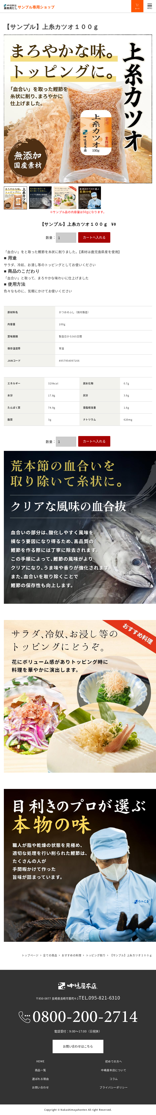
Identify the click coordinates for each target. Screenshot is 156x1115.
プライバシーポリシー (114, 1087)
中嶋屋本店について (113, 1070)
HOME (40, 1061)
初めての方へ (113, 1061)
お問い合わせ (40, 1087)
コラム (113, 1079)
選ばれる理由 (40, 1079)
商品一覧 (40, 1070)
